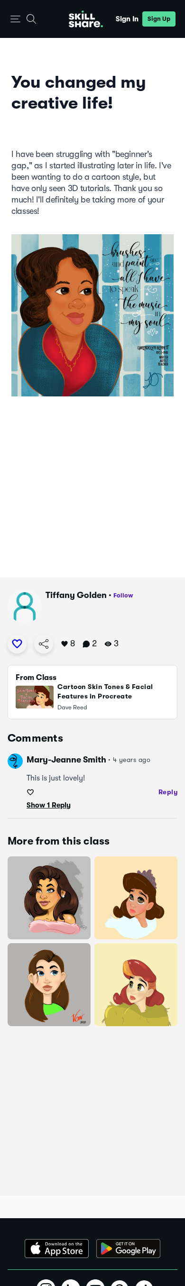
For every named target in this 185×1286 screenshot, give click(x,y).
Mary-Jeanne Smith (66, 759)
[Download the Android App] (128, 1248)
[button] (15, 19)
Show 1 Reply (49, 805)
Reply (168, 792)
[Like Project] (17, 643)
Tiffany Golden (76, 595)
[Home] (86, 19)
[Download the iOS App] (57, 1248)
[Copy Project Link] (43, 643)
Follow (123, 595)
